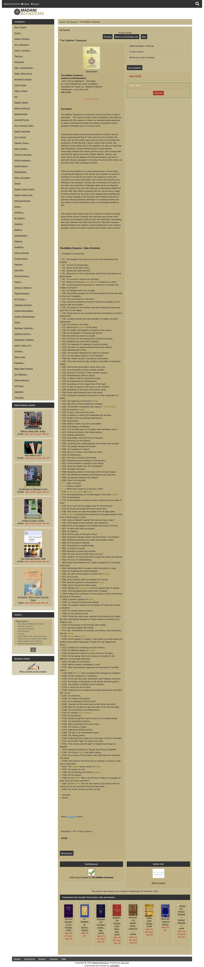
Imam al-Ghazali (21, 253)
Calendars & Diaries (23, 305)
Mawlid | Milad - (21, 102)
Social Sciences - (22, 276)
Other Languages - (22, 178)
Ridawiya (18, 241)
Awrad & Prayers (21, 120)
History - (18, 282)
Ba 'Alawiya (72, 22)
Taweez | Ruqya (21, 143)
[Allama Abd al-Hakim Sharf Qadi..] (33, 638)
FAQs (64, 959)
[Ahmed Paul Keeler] (33, 629)
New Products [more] (24, 405)
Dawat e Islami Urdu (23, 195)
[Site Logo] (42, 12)
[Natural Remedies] (181, 911)
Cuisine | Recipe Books (24, 316)
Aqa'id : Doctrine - (22, 50)
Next (144, 36)
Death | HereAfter (22, 131)
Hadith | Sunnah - (22, 39)
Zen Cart (125, 963)
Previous (107, 36)
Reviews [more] (22, 658)
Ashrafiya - (19, 212)
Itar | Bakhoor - (21, 374)
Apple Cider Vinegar (149, 921)
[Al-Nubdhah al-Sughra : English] (84, 910)
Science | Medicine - (23, 287)
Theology (18, 56)
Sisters (17, 322)
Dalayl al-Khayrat (22, 108)
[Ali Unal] (33, 634)
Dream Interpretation (23, 311)
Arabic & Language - (23, 154)
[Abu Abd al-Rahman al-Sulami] (33, 624)
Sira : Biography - (22, 44)
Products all (29, 959)
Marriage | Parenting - (24, 328)
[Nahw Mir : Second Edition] (165, 910)
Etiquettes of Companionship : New (101, 925)
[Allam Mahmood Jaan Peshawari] (33, 636)
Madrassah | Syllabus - (24, 340)
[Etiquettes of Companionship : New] (100, 911)
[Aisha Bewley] (33, 631)
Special (17, 959)
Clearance (18, 392)
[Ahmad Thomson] (33, 626)
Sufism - (18, 206)
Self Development (22, 201)
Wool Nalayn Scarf (33, 455)
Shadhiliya (18, 247)
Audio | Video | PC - (23, 345)
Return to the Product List (126, 36)
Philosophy (19, 62)
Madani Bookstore (100, 963)
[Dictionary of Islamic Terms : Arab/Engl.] (133, 910)
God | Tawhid (20, 27)
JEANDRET (115, 965)
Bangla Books (20, 172)
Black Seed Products (23, 368)
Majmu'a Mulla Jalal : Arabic (33, 431)
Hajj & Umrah (20, 85)
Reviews (42, 959)
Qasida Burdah (20, 114)
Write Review (66, 853)
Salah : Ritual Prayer (23, 73)
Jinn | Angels (20, 137)
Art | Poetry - (20, 299)
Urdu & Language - (22, 160)
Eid (15, 97)
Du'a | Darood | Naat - (24, 125)
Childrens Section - (23, 334)
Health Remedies (21, 293)
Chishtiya (18, 224)
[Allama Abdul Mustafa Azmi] (33, 643)
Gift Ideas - (19, 386)
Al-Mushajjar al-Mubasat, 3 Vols (33, 489)
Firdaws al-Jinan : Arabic (33, 520)
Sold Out (158, 93)
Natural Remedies (181, 923)
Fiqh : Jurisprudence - (24, 68)
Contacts (54, 959)
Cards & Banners (21, 380)
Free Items (19, 397)
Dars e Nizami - (21, 149)
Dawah (17, 183)
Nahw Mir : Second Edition (165, 922)
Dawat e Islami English (24, 189)
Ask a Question (134, 67)
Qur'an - (18, 33)
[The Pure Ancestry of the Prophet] (68, 911)
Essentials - (19, 363)
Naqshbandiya (20, 235)
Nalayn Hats (19, 357)
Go (33, 650)
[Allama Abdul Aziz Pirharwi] (33, 641)
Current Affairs (21, 259)
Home (26, 4)
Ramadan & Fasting (23, 79)
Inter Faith (18, 270)
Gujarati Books (21, 166)
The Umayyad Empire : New (33, 559)
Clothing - (18, 351)
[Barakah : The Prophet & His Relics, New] (117, 910)
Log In (36, 4)
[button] (197, 4)
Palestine (18, 264)
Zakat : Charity (21, 91)
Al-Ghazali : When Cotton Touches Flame (33, 598)
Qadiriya (18, 230)
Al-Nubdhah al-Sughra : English (85, 924)
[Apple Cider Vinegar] (149, 910)
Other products (158, 883)
